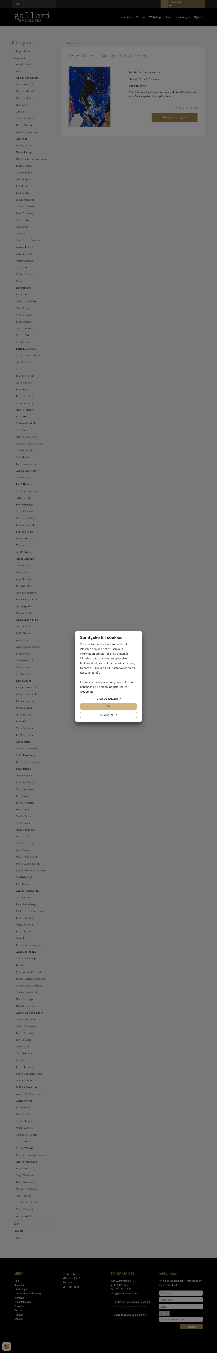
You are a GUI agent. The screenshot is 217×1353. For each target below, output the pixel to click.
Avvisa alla (108, 715)
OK (108, 706)
